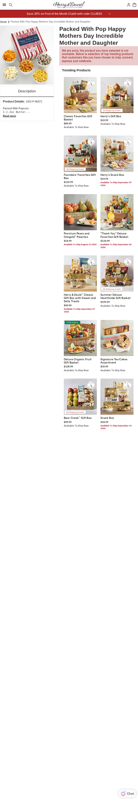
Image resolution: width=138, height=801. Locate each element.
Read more (9, 116)
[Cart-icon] (134, 5)
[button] (69, 14)
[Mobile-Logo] (69, 5)
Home (3, 21)
